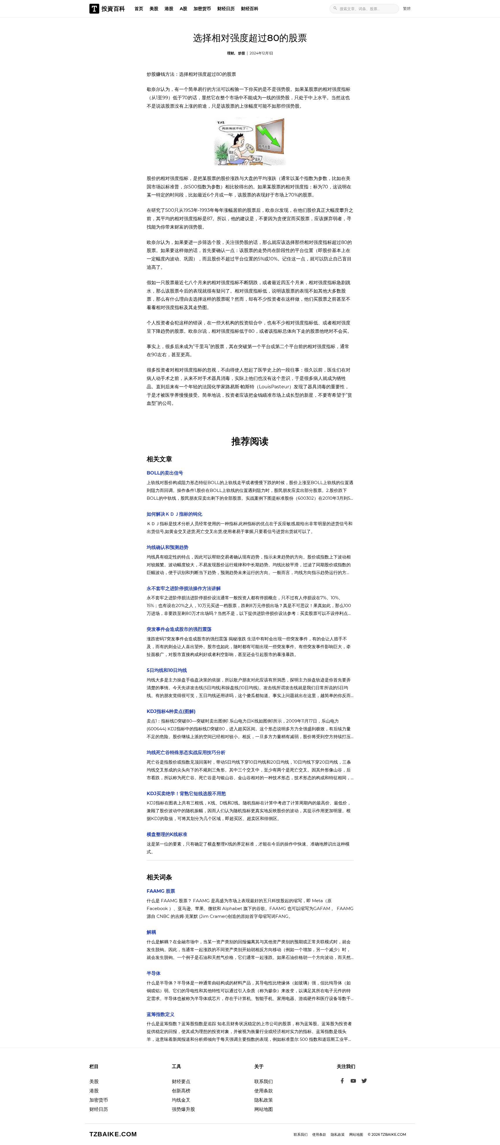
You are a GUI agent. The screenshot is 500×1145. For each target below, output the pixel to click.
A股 (183, 8)
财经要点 (181, 1081)
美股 (154, 8)
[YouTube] (353, 1081)
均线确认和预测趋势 (167, 547)
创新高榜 (181, 1090)
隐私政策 (263, 1100)
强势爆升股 (183, 1109)
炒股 (241, 53)
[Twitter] (364, 1081)
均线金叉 (181, 1100)
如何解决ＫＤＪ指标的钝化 (174, 514)
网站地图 (263, 1109)
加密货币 (202, 8)
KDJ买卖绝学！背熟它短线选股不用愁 (186, 793)
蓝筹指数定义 (160, 1014)
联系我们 (263, 1081)
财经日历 (226, 8)
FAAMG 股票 (161, 891)
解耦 (151, 932)
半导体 (154, 973)
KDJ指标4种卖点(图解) (171, 711)
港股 (169, 8)
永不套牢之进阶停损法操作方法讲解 (184, 588)
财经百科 (249, 8)
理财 (230, 53)
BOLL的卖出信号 (165, 473)
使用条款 (263, 1090)
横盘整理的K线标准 (167, 834)
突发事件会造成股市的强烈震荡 (179, 629)
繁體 (407, 8)
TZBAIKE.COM (113, 1134)
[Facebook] (342, 1081)
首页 (139, 8)
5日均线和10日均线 (167, 670)
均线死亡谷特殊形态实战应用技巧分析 (186, 752)
